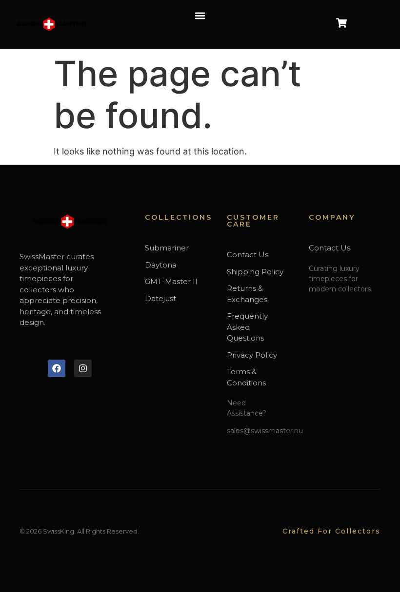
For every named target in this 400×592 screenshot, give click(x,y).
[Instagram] (83, 368)
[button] (200, 16)
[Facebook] (56, 368)
